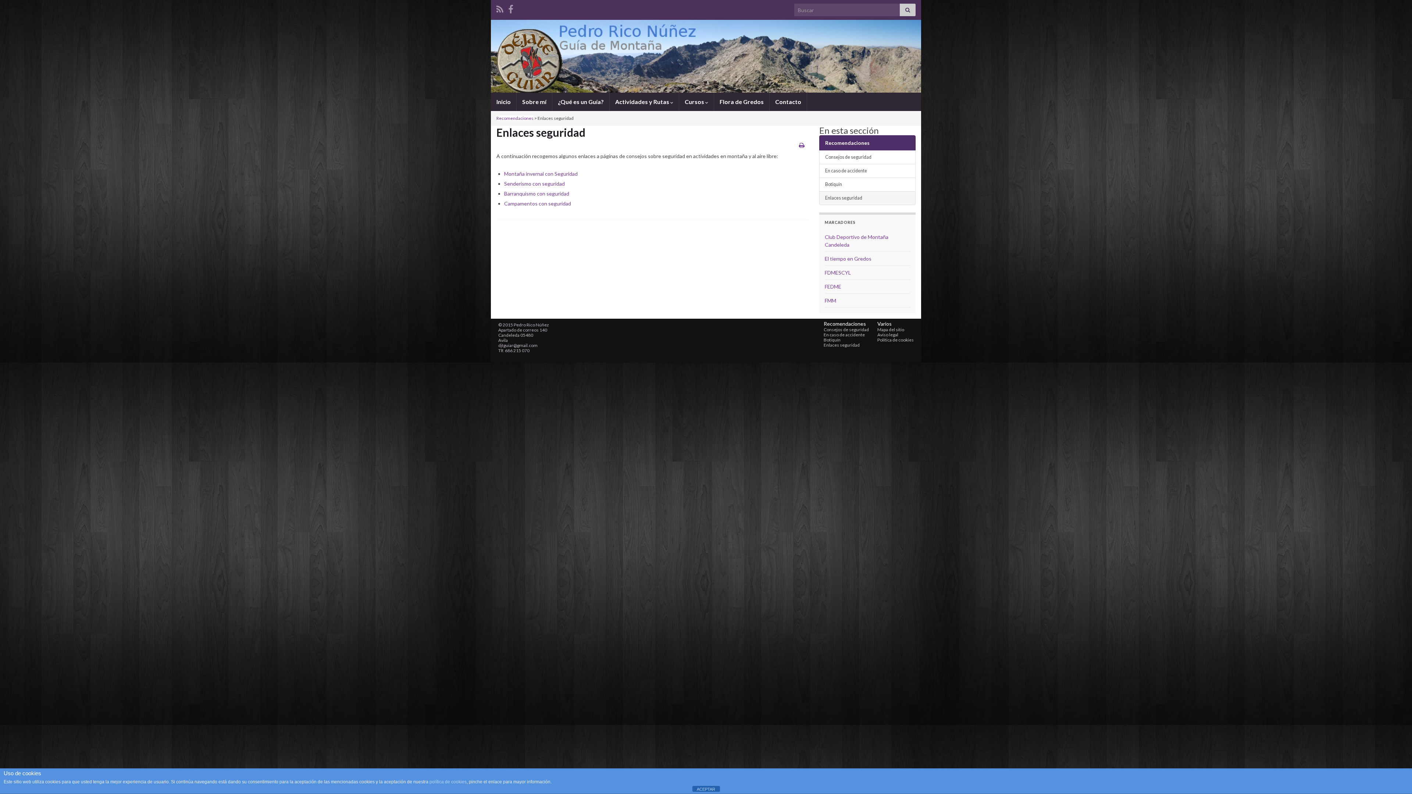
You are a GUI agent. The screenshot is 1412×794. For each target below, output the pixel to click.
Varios (884, 324)
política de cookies (448, 781)
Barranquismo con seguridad (536, 193)
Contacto (788, 101)
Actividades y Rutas (642, 101)
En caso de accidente (846, 171)
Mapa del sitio (890, 329)
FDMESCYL (838, 272)
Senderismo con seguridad (534, 183)
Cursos (695, 101)
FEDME (833, 286)
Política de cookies (895, 340)
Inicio (503, 101)
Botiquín (833, 184)
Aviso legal (887, 334)
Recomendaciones (515, 118)
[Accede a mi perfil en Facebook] (510, 8)
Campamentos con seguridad (537, 203)
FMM (830, 300)
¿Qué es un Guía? (581, 101)
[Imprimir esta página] (802, 145)
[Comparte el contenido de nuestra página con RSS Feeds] (499, 8)
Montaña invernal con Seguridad (541, 174)
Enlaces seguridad (843, 198)
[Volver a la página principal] (706, 56)
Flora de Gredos (742, 101)
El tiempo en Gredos (848, 258)
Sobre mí (534, 101)
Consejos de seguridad (848, 157)
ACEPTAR (706, 789)
